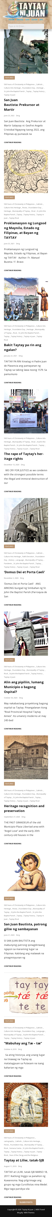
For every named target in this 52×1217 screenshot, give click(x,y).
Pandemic (8, 563)
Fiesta (24, 207)
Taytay (29, 91)
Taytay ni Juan (9, 95)
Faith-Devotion (28, 556)
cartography (9, 1141)
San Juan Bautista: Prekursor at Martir (21, 105)
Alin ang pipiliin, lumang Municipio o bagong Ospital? (24, 687)
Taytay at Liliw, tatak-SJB (24, 1160)
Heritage (40, 88)
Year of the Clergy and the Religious (23, 1155)
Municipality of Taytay (21, 211)
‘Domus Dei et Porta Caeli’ (24, 572)
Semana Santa (15, 1148)
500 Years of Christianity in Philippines (19, 84)
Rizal (33, 211)
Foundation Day (28, 88)
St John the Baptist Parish (19, 673)
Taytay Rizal (14, 218)
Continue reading (12, 142)
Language (20, 560)
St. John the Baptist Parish (14, 91)
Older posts (26, 1202)
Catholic (39, 84)
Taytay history (39, 91)
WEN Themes (29, 1212)
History (11, 560)
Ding (18, 115)
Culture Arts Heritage (12, 88)
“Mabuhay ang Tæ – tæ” (23, 1043)
